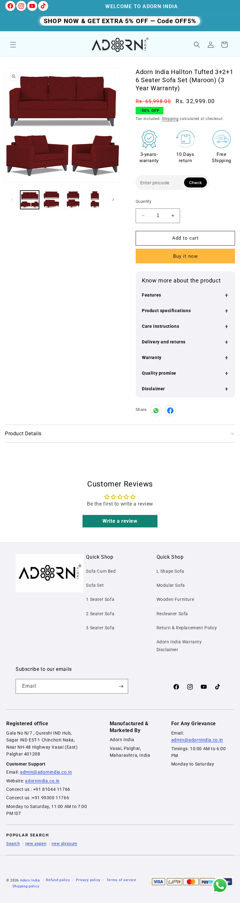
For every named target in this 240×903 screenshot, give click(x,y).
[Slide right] (113, 200)
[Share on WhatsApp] (156, 410)
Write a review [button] (119, 521)
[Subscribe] (121, 686)
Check (195, 182)
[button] (13, 45)
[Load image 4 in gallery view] (95, 200)
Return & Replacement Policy (187, 627)
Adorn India (30, 880)
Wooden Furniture (175, 599)
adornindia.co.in (42, 780)
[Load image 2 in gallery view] (51, 200)
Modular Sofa (171, 585)
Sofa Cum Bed (101, 571)
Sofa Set (95, 585)
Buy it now (185, 256)
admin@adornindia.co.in (46, 772)
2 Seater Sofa (100, 613)
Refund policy (58, 880)
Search (13, 843)
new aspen (35, 843)
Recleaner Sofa (172, 613)
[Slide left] (12, 200)
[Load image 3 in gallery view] (73, 200)
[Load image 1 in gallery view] (29, 200)
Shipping (170, 119)
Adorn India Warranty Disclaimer (179, 645)
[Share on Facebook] (170, 410)
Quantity (143, 201)
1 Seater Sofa (100, 599)
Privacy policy (88, 880)
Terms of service (121, 880)
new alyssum (64, 843)
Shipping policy (25, 886)
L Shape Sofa (170, 571)
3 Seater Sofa (100, 627)
